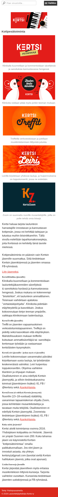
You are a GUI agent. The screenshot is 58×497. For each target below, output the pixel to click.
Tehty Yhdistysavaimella (12, 490)
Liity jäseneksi (10, 271)
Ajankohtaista (27, 387)
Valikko (52, 3)
